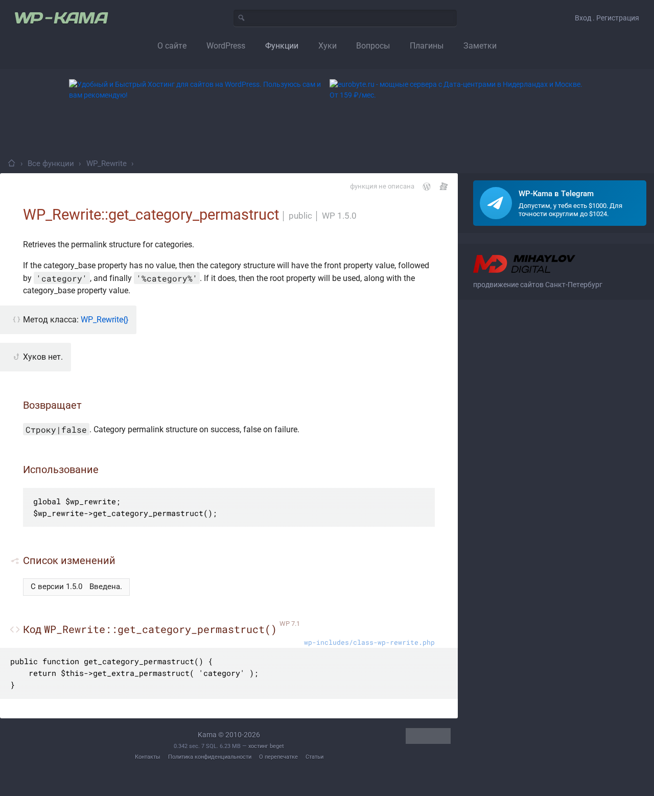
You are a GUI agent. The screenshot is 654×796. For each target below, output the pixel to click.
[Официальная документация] (426, 186)
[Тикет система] (443, 186)
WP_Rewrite (106, 163)
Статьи (314, 757)
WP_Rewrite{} (104, 319)
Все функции (51, 163)
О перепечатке (278, 757)
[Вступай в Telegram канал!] (559, 203)
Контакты (147, 757)
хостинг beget (266, 746)
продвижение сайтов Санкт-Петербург (537, 284)
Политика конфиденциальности (209, 757)
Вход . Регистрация (607, 18)
